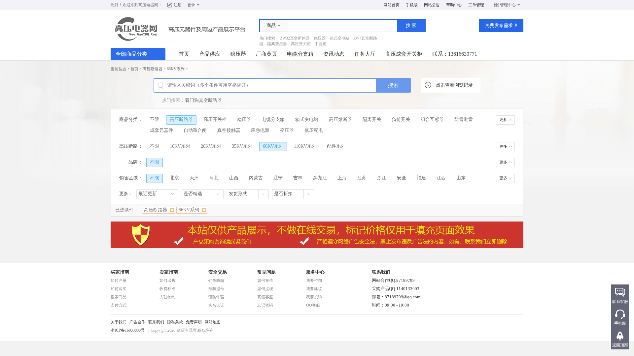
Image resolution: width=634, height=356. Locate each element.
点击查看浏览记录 (454, 85)
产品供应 (209, 54)
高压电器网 (148, 5)
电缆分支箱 (300, 54)
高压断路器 (152, 69)
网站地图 (213, 322)
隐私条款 (175, 322)
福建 (421, 177)
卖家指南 (168, 272)
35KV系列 (242, 146)
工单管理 (476, 5)
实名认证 (216, 305)
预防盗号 (216, 288)
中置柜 (321, 44)
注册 (178, 5)
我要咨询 (314, 280)
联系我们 (156, 322)
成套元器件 (161, 130)
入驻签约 (167, 297)
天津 (194, 177)
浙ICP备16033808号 (128, 330)
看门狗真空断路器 (203, 100)
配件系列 (336, 146)
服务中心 (315, 272)
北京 (174, 177)
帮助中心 (454, 5)
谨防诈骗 (216, 297)
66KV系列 (176, 69)
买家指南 (120, 272)
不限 (154, 119)
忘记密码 (265, 305)
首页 (184, 54)
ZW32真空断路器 (295, 38)
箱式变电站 (339, 38)
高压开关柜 (301, 44)
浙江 (381, 177)
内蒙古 (256, 177)
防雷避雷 (463, 119)
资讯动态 (333, 54)
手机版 (412, 5)
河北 (214, 177)
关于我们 (118, 322)
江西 (441, 177)
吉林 (297, 177)
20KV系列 (211, 146)
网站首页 (392, 5)
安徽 (401, 177)
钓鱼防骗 (216, 280)
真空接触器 (228, 130)
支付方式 (118, 305)
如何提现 (265, 288)
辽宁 (278, 177)
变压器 (287, 130)
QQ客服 (313, 305)
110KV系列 (305, 146)
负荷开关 (401, 119)
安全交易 (217, 272)
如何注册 (118, 280)
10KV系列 (180, 146)
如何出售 (167, 280)
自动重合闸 (195, 130)
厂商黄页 (266, 54)
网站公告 (432, 5)
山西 (233, 177)
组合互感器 (432, 119)
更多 (503, 119)
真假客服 (265, 297)
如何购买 (118, 288)
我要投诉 (314, 297)
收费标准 (167, 288)
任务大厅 (364, 54)
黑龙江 (320, 177)
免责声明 (194, 322)
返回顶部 (620, 345)
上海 (342, 177)
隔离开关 (372, 119)
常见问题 (266, 272)
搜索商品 (118, 297)
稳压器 (320, 38)
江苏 (362, 177)
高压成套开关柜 (403, 54)
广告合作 (137, 322)
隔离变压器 (277, 44)
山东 (461, 177)
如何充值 (265, 280)
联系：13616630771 (454, 54)
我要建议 (314, 288)
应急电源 (260, 130)
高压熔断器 (340, 119)
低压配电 (313, 130)
